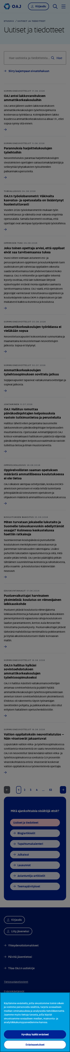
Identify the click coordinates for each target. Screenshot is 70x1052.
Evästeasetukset (35, 1044)
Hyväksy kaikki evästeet (35, 1034)
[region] (35, 1022)
